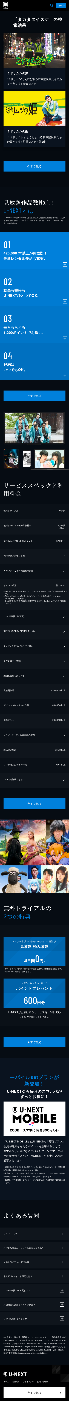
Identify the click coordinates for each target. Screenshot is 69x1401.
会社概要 (15, 1381)
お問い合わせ (42, 1381)
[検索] (51, 5)
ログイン (61, 5)
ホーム (6, 1381)
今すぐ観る (34, 166)
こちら (55, 601)
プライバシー (28, 1381)
